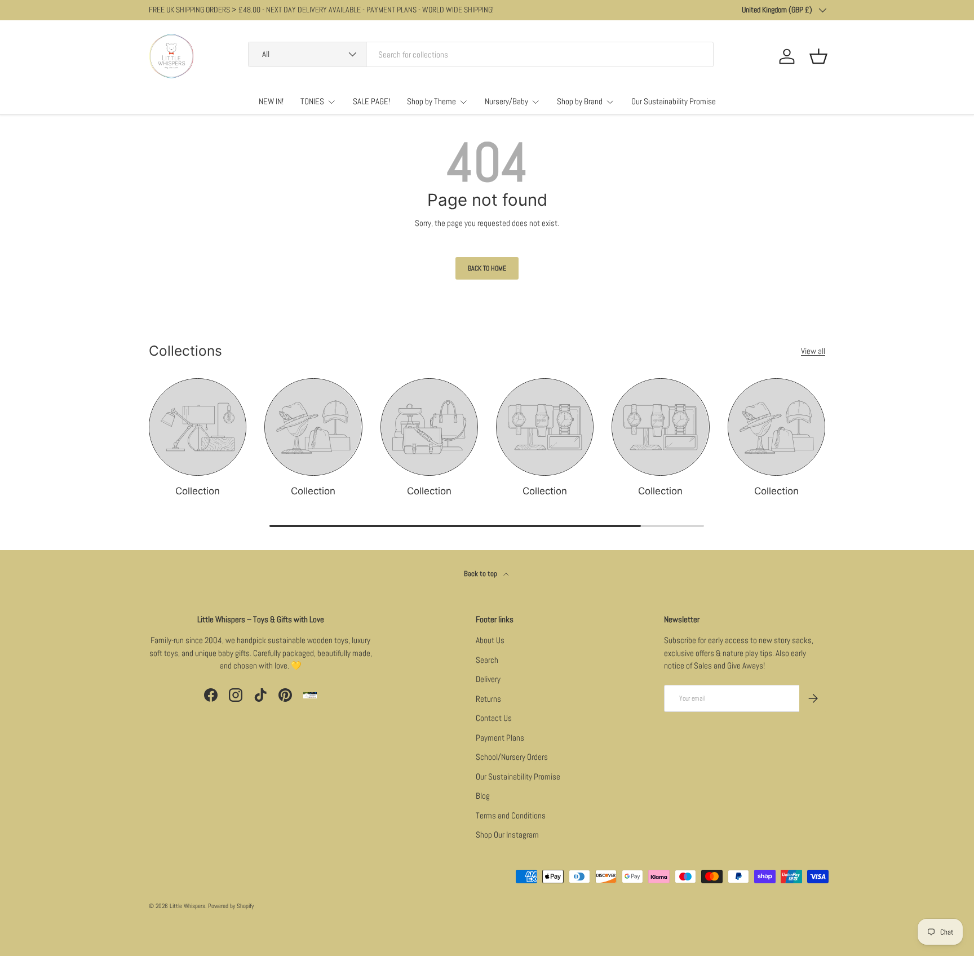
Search (487, 659)
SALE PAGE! (371, 101)
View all (813, 351)
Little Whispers (187, 906)
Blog (483, 795)
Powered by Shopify (231, 906)
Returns (488, 698)
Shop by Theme (431, 101)
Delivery (488, 679)
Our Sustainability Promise (673, 101)
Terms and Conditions (511, 815)
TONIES (312, 101)
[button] (818, 56)
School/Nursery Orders (512, 756)
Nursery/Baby (506, 101)
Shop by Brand (580, 101)
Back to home (487, 268)
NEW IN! (271, 101)
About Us (490, 640)
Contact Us (494, 717)
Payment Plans (500, 737)
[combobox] (481, 54)
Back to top (481, 573)
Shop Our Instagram (507, 834)
